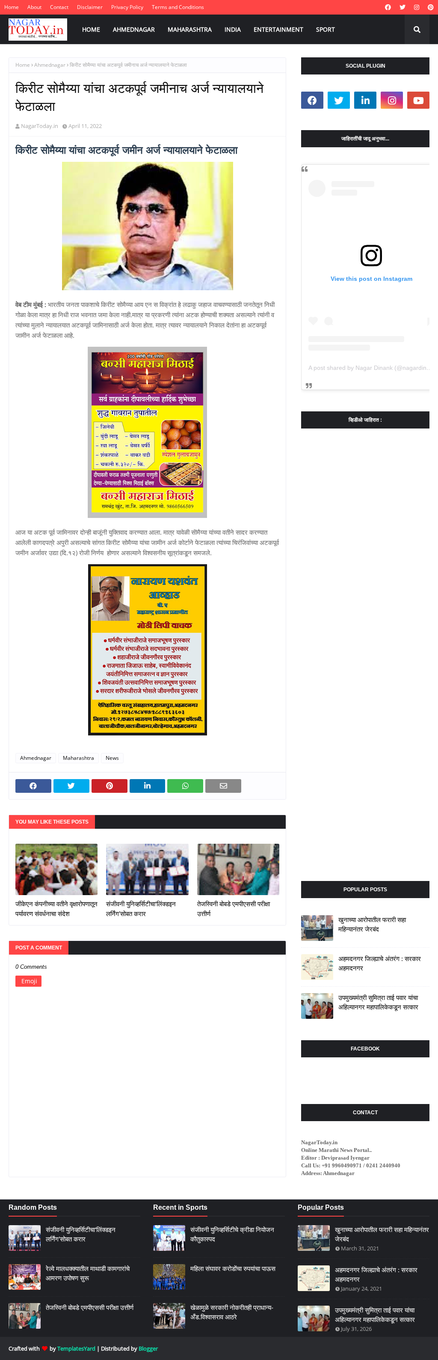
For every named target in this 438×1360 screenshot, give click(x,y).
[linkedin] (365, 100)
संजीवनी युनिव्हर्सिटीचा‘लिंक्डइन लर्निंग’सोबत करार (141, 908)
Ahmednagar (49, 64)
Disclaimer (90, 7)
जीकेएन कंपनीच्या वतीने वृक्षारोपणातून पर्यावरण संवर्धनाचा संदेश (56, 908)
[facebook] (388, 7)
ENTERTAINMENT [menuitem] (278, 29)
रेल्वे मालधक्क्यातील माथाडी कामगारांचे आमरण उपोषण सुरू (88, 1273)
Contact (59, 7)
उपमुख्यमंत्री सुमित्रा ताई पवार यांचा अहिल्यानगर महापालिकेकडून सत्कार (378, 1002)
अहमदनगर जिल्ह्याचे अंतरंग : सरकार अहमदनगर (379, 963)
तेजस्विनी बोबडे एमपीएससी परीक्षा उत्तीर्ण (233, 908)
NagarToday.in (39, 126)
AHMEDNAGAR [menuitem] (134, 29)
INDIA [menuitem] (233, 29)
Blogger (148, 1348)
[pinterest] (430, 7)
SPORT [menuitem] (325, 29)
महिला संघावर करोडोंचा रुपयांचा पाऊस (232, 1268)
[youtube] (418, 100)
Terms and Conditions (178, 7)
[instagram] (416, 7)
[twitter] (402, 7)
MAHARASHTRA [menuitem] (190, 29)
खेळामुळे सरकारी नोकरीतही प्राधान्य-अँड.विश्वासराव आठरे (231, 1312)
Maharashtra (78, 758)
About (34, 7)
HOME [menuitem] (91, 29)
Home (11, 7)
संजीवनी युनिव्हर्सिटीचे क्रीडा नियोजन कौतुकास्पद (232, 1234)
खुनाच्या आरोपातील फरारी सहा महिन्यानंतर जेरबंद (372, 924)
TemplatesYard (76, 1348)
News (112, 758)
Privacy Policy (127, 7)
